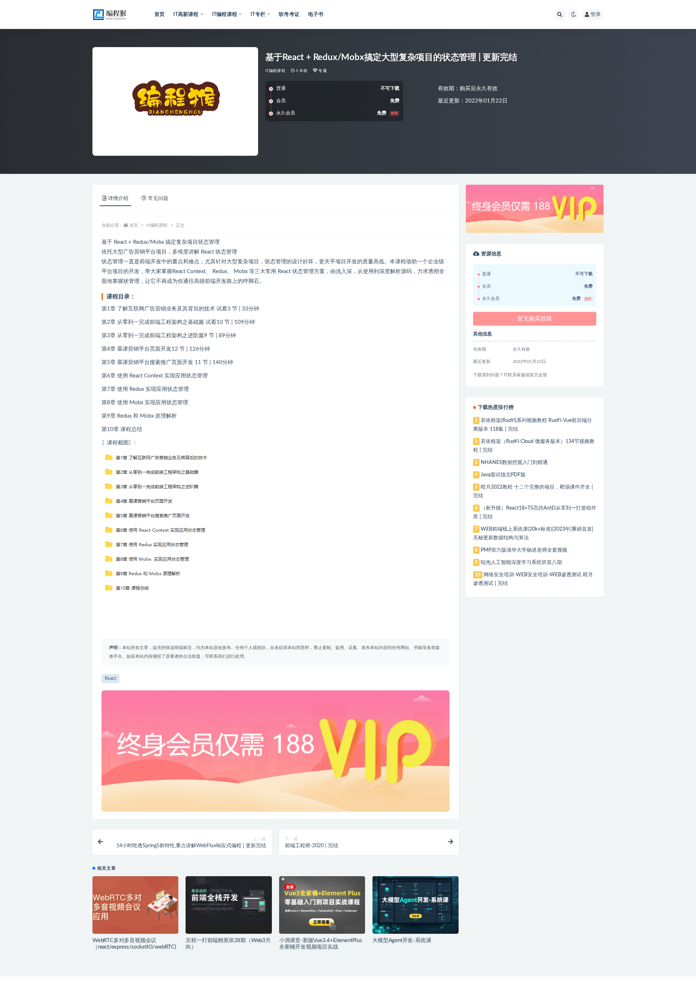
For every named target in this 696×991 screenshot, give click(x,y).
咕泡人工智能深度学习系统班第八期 (521, 562)
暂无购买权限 (534, 319)
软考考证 (289, 14)
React (110, 678)
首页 (159, 14)
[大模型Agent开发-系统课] (415, 904)
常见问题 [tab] (158, 198)
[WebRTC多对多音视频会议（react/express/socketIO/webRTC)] (135, 904)
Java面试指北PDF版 (503, 474)
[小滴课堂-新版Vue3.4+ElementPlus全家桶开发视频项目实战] (322, 904)
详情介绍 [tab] (118, 198)
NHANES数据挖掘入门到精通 (514, 462)
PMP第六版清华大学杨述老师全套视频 (524, 550)
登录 (596, 14)
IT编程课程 (275, 71)
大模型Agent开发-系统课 (401, 940)
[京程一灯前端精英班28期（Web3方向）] (229, 904)
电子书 (316, 14)
